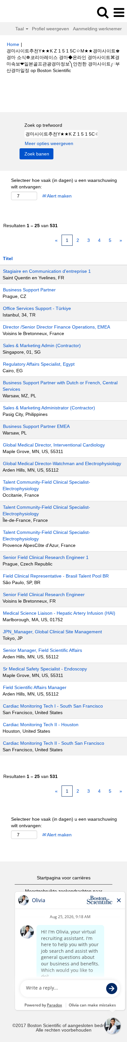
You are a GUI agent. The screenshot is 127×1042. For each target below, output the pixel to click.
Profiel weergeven (50, 28)
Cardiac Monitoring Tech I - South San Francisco (53, 706)
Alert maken (59, 195)
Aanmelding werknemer (97, 28)
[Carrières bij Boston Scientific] (23, 12)
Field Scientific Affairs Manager (34, 687)
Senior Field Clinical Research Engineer (44, 594)
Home (13, 44)
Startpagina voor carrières (64, 877)
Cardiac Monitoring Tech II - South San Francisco (53, 743)
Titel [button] (8, 258)
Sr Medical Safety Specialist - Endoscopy (45, 668)
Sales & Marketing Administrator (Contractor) (49, 407)
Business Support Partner (29, 289)
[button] (119, 12)
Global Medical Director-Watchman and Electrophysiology (62, 463)
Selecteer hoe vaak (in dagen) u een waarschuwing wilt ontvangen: (64, 183)
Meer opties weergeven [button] (49, 143)
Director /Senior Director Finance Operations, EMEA (56, 327)
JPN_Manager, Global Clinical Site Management (52, 631)
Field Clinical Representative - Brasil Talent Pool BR (56, 576)
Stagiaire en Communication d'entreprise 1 (47, 271)
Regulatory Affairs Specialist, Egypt (39, 364)
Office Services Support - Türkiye (37, 308)
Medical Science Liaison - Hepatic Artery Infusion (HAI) (59, 613)
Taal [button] (20, 28)
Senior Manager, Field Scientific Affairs (42, 650)
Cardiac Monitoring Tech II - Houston (40, 724)
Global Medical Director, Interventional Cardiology (54, 445)
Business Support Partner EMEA (36, 426)
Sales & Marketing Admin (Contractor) (42, 345)
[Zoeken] (102, 12)
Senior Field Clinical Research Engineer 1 (46, 557)
